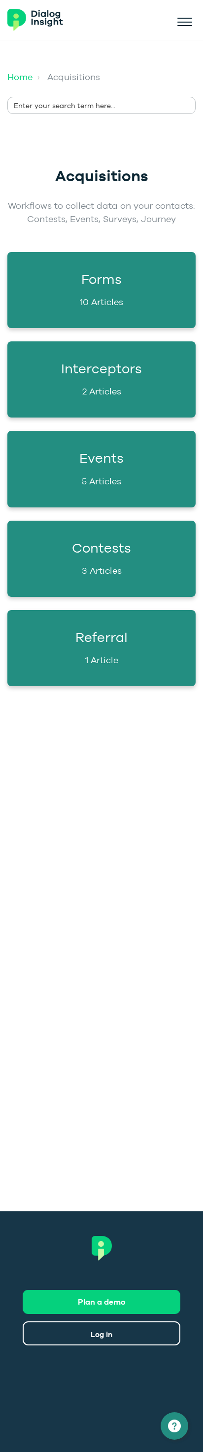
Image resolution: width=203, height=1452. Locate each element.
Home (20, 77)
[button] (184, 20)
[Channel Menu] (174, 1426)
